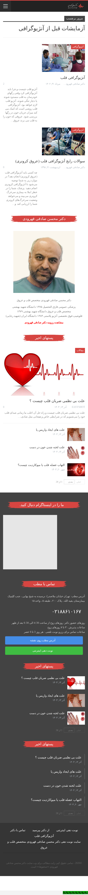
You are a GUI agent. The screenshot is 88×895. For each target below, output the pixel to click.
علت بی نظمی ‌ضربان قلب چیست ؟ (57, 401)
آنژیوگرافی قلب (72, 78)
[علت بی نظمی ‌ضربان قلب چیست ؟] (44, 372)
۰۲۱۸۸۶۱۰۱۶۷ (66, 611)
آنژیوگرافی (77, 46)
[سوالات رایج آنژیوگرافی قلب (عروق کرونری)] (63, 141)
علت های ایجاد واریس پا (50, 429)
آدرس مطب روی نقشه (42, 640)
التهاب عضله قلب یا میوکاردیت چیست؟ (41, 465)
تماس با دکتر (17, 830)
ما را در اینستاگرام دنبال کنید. (42, 505)
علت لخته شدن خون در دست (47, 447)
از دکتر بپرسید (40, 830)
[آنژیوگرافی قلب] (63, 58)
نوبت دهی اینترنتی (43, 650)
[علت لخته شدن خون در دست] (76, 452)
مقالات (80, 350)
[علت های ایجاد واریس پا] (76, 434)
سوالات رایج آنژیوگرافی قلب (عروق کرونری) (50, 161)
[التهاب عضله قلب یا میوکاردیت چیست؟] (76, 469)
